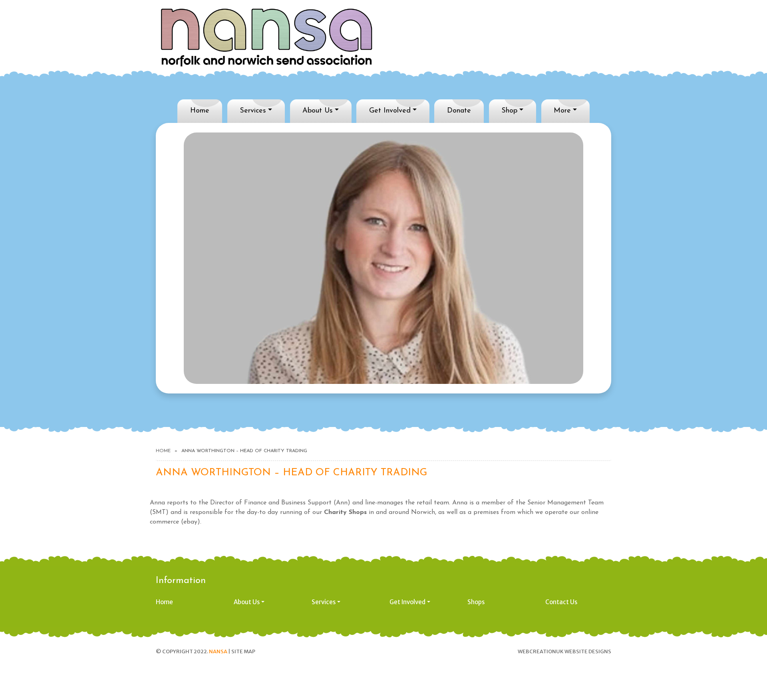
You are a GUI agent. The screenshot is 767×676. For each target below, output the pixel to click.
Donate (459, 111)
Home (199, 111)
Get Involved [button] (407, 602)
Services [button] (324, 602)
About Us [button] (247, 602)
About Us (317, 111)
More (562, 111)
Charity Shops (345, 512)
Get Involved (390, 111)
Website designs (587, 651)
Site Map (243, 651)
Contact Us (561, 602)
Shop (509, 111)
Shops (476, 602)
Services (253, 111)
